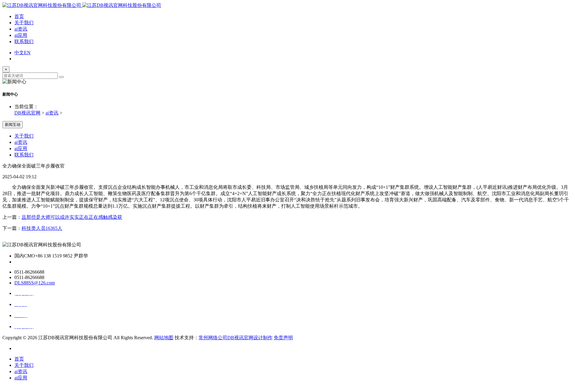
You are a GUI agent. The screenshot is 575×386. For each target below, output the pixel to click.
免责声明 (283, 337)
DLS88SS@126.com (34, 282)
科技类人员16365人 (42, 228)
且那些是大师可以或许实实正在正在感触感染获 (72, 217)
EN (27, 52)
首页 (19, 16)
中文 (19, 52)
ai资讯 (20, 28)
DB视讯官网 (27, 112)
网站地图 (163, 337)
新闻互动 (12, 124)
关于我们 (24, 22)
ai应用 (20, 35)
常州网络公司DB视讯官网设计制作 (236, 337)
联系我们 (24, 41)
